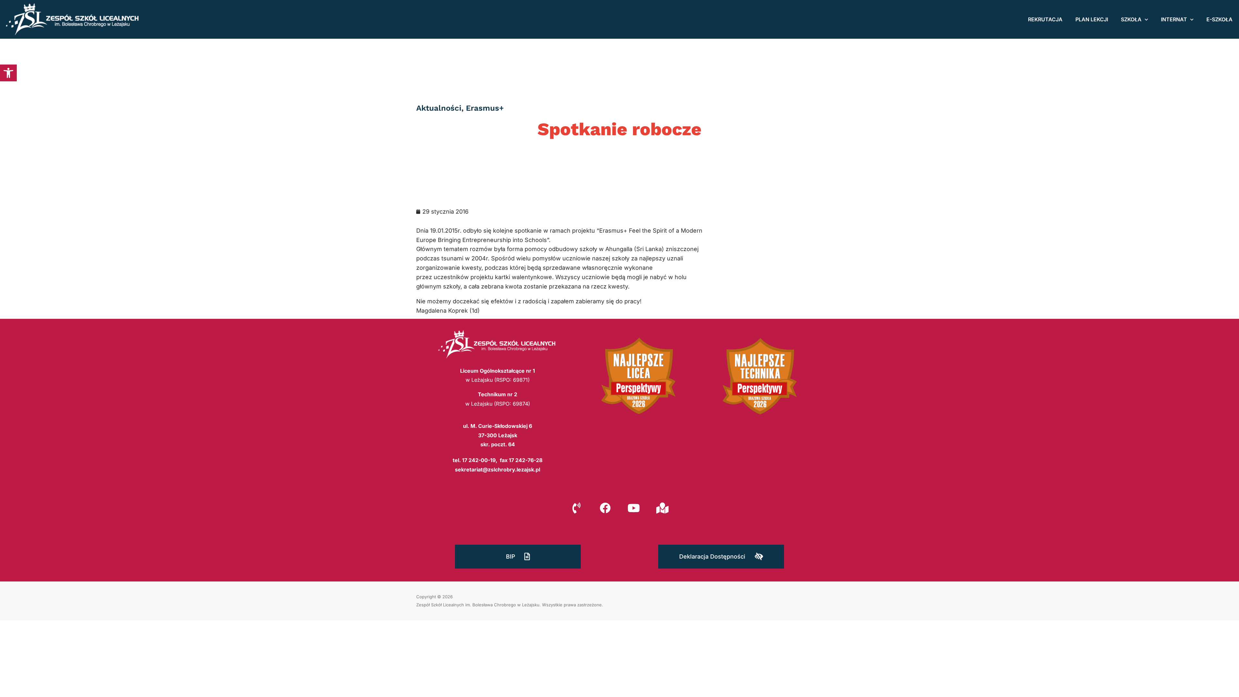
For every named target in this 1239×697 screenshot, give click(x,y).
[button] (8, 73)
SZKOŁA (1131, 19)
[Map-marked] (662, 508)
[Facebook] (605, 508)
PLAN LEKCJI (1091, 19)
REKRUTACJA (1045, 19)
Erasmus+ (485, 108)
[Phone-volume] (576, 508)
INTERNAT (1174, 19)
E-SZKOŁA (1219, 19)
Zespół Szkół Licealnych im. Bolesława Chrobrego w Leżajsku (477, 604)
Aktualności (438, 108)
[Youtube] (634, 508)
